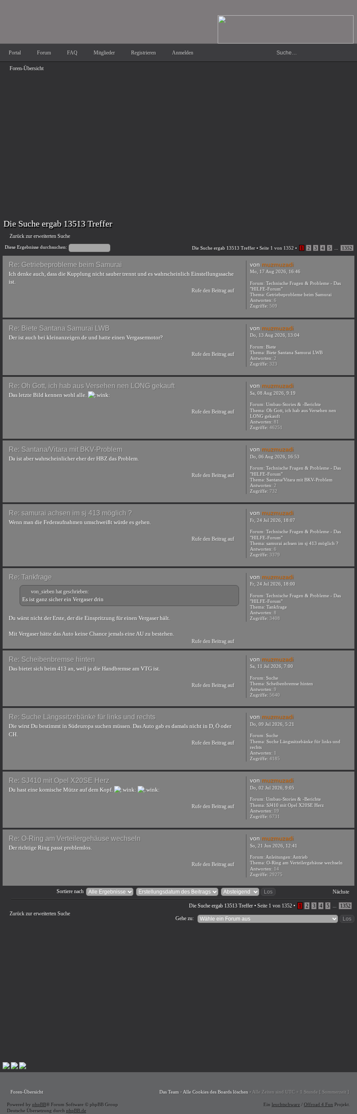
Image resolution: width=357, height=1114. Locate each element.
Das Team (169, 1091)
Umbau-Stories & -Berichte (293, 404)
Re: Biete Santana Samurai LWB (59, 328)
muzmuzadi (277, 264)
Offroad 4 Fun (318, 1104)
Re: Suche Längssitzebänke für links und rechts (82, 717)
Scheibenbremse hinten (289, 683)
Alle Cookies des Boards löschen (215, 1091)
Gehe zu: (184, 918)
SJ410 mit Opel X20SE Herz (295, 805)
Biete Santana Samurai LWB (294, 352)
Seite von (276, 248)
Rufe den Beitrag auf (213, 291)
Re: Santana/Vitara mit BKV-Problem (65, 449)
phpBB (39, 1104)
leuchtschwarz (286, 1104)
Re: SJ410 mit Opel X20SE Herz (59, 780)
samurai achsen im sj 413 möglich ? (302, 543)
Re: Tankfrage (30, 577)
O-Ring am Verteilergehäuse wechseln (304, 862)
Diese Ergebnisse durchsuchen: (36, 247)
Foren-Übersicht (27, 68)
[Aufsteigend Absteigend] (248, 891)
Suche (272, 678)
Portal (15, 53)
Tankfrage (276, 606)
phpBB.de (76, 1110)
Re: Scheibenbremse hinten (52, 659)
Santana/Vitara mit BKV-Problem (299, 479)
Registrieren (143, 53)
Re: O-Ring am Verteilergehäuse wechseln (75, 838)
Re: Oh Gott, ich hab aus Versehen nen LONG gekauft (92, 385)
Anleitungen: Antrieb (287, 857)
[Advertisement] (178, 136)
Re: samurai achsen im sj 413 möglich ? (70, 513)
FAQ (72, 53)
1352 (347, 248)
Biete (271, 346)
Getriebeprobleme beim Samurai (299, 294)
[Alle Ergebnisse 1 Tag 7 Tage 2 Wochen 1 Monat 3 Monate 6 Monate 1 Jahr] (109, 891)
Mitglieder (104, 53)
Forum (44, 53)
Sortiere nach (70, 891)
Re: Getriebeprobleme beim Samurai (65, 264)
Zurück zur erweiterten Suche (40, 236)
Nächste (341, 892)
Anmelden (182, 53)
